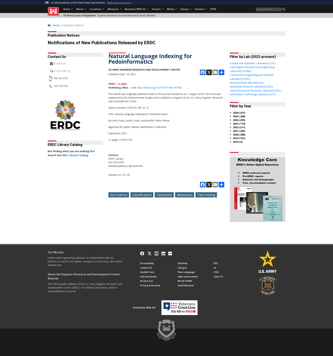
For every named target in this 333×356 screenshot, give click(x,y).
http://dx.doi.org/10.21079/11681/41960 (159, 87)
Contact (200, 9)
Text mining (206, 195)
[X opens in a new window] (149, 253)
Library (184, 9)
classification (142, 195)
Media (171, 9)
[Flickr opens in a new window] (170, 253)
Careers (156, 9)
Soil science (118, 195)
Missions (113, 9)
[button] (120, 3)
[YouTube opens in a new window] (156, 253)
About (80, 9)
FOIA (213, 9)
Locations (96, 9)
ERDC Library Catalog (75, 155)
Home (67, 9)
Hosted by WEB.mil (144, 307)
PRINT (112, 84)
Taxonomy (164, 195)
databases (184, 195)
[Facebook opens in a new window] (142, 253)
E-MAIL (123, 84)
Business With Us (135, 9)
